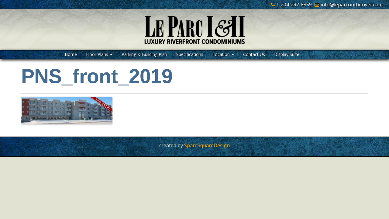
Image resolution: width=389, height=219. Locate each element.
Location (221, 54)
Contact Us (254, 54)
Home (71, 54)
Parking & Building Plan (144, 54)
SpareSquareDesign (207, 145)
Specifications (189, 54)
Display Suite (286, 54)
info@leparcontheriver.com (352, 4)
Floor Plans (97, 54)
